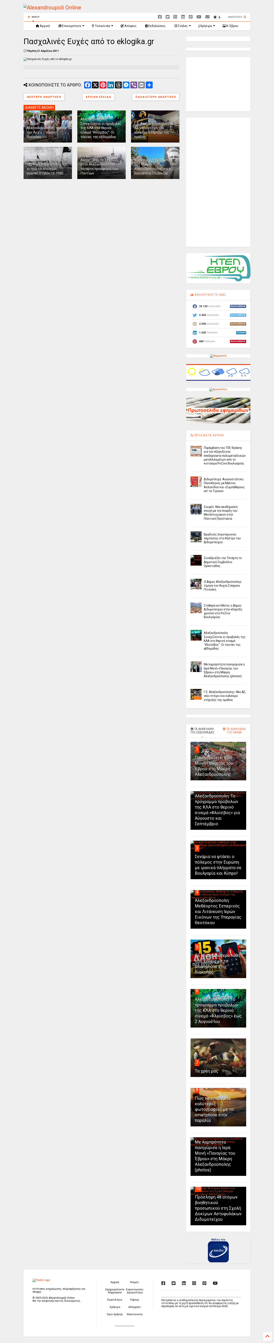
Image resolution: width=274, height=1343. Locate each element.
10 (198, 1188)
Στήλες (182, 26)
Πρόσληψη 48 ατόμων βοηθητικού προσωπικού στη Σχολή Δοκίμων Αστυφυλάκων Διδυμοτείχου (218, 1208)
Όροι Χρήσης (115, 1314)
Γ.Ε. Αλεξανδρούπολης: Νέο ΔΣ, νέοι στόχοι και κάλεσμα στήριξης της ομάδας (155, 130)
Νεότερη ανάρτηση (44, 96)
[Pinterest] (191, 17)
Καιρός (134, 1282)
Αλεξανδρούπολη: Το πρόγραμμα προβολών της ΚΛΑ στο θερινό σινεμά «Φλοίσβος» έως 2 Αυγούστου (218, 1010)
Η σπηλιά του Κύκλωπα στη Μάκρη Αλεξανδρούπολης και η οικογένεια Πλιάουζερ (152, 166)
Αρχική (44, 26)
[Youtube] (199, 17)
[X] (168, 17)
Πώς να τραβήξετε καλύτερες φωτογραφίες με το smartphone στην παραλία (214, 1109)
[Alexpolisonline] (207, 17)
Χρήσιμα (206, 26)
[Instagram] (175, 17)
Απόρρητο (134, 1307)
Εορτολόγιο (114, 1299)
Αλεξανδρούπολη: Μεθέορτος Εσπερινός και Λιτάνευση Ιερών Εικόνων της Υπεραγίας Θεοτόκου (218, 911)
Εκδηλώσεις (157, 26)
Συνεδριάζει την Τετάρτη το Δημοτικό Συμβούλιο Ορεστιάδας (223, 561)
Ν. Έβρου (232, 26)
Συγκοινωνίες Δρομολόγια (134, 1291)
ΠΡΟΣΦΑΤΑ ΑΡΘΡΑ (208, 435)
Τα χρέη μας (206, 1071)
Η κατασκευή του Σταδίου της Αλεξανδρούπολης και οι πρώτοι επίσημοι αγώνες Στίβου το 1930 (47, 166)
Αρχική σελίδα (98, 96)
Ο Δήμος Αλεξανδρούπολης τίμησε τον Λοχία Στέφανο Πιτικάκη (46, 130)
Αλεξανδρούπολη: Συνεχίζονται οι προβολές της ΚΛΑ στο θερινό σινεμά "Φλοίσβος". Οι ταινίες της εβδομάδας (100, 128)
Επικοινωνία (134, 1314)
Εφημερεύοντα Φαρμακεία (114, 1291)
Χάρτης (134, 1299)
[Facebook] (160, 17)
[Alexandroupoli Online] (52, 7)
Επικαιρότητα (71, 26)
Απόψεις (130, 26)
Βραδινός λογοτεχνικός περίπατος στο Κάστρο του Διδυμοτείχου (222, 538)
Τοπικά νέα (102, 26)
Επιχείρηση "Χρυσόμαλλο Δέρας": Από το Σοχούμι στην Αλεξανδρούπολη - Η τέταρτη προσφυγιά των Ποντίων (100, 164)
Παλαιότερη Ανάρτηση (156, 96)
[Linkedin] (183, 17)
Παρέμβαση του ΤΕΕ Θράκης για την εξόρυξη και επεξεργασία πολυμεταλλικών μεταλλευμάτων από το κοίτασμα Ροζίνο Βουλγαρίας (225, 455)
